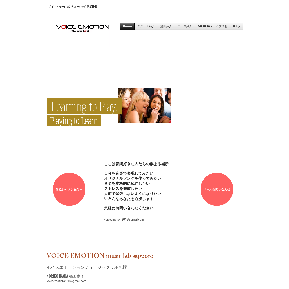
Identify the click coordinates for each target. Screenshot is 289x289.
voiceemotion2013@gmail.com (124, 219)
